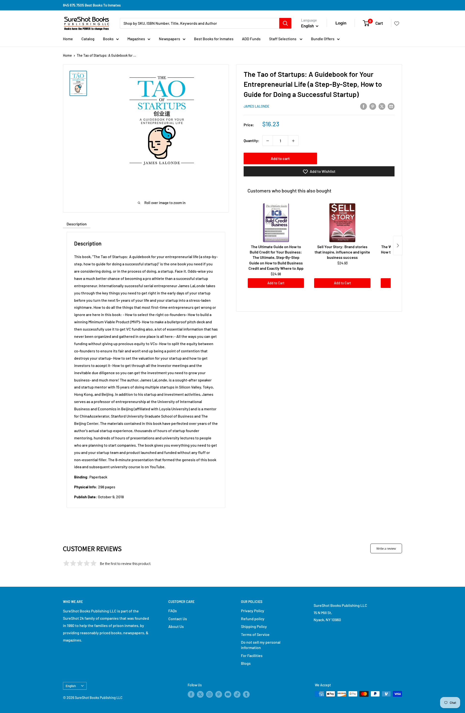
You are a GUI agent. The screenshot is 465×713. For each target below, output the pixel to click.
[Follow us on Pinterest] (218, 694)
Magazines (136, 38)
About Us (176, 626)
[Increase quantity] (293, 141)
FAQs (172, 610)
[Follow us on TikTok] (237, 694)
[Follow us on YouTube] (228, 694)
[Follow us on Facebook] (191, 694)
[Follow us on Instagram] (209, 694)
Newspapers (169, 38)
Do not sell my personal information (260, 645)
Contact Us (177, 618)
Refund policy (252, 618)
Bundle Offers (322, 38)
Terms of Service (255, 634)
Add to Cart (275, 283)
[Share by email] (391, 106)
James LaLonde (256, 106)
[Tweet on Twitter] (382, 106)
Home (68, 38)
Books (108, 38)
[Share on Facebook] (363, 106)
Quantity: (251, 140)
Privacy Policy (252, 610)
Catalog (87, 38)
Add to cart (280, 158)
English (71, 686)
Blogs (246, 663)
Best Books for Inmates (213, 38)
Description (77, 224)
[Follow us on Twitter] (200, 694)
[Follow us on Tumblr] (246, 694)
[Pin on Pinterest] (372, 106)
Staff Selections (283, 38)
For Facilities (252, 655)
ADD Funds (251, 38)
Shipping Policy (254, 626)
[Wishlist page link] (396, 23)
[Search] (285, 23)
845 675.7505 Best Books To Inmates (92, 5)
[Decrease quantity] (268, 141)
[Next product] (398, 245)
